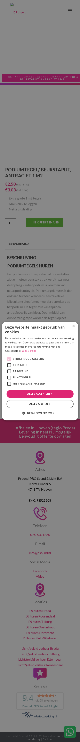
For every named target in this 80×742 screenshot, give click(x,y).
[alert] (40, 371)
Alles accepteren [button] (40, 394)
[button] (40, 413)
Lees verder (29, 351)
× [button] (73, 326)
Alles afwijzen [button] (40, 404)
